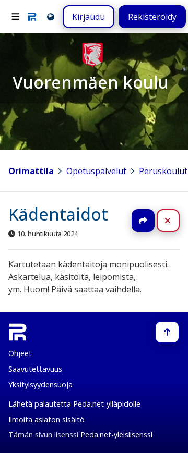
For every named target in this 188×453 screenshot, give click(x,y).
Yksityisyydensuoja (40, 384)
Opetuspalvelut (96, 171)
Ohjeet (20, 353)
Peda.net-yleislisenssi (116, 434)
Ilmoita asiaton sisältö (46, 419)
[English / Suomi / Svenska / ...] (49, 16)
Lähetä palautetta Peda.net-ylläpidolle (74, 404)
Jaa (143, 220)
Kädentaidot (58, 214)
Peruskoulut (163, 171)
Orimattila (31, 171)
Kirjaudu (88, 16)
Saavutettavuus (35, 369)
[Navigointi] (15, 17)
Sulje (176, 220)
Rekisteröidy (152, 16)
